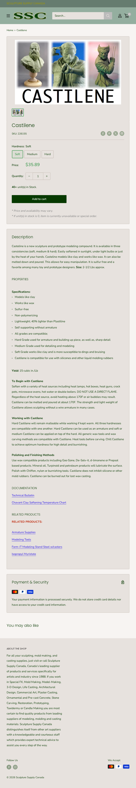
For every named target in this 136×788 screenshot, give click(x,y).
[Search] (108, 15)
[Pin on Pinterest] (109, 133)
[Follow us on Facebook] (9, 767)
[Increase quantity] (46, 176)
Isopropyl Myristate (24, 554)
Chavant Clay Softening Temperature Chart (39, 502)
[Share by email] (122, 133)
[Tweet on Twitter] (115, 133)
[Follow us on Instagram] (15, 767)
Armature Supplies (23, 532)
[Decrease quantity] (29, 176)
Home (10, 30)
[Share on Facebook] (103, 133)
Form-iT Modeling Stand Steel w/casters (37, 547)
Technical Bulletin (23, 495)
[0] (127, 16)
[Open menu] (8, 15)
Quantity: (18, 176)
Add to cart (39, 199)
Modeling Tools (21, 539)
